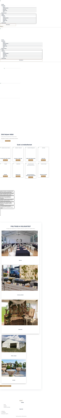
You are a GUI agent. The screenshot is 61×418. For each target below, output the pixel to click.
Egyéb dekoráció (9, 136)
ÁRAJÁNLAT (8, 24)
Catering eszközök (5, 43)
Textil (3, 11)
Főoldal (2, 4)
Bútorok (4, 16)
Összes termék (3, 48)
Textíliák (13, 380)
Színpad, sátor (5, 10)
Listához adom (5, 176)
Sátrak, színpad (13, 355)
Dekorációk (4, 9)
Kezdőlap (2, 136)
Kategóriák (3, 5)
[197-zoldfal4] (12, 68)
